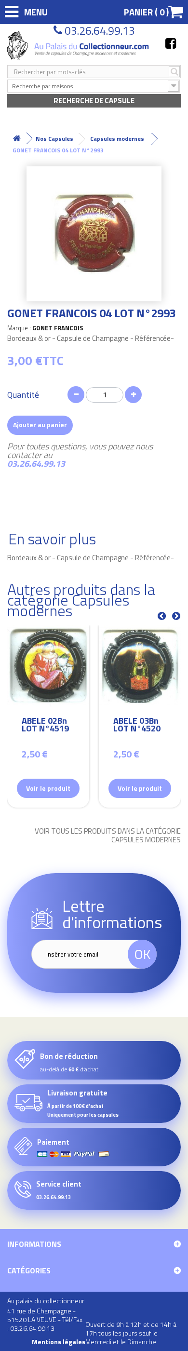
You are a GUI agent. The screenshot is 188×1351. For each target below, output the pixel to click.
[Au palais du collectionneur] (79, 45)
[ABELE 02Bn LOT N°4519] (48, 666)
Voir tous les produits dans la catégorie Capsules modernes (108, 835)
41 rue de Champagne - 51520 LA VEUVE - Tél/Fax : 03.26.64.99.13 (44, 1319)
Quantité (23, 395)
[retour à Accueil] (17, 139)
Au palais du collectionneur (45, 1301)
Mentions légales (58, 1341)
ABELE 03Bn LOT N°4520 (137, 726)
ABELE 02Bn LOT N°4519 (45, 726)
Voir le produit (48, 788)
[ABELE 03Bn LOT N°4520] (140, 666)
